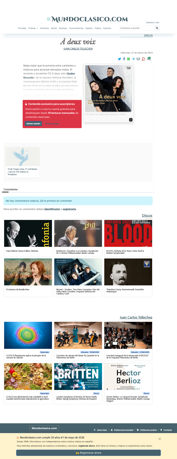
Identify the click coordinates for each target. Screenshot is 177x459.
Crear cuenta (52, 123)
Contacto (167, 430)
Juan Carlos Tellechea (78, 48)
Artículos (44, 28)
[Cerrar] (159, 438)
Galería (89, 28)
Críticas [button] (32, 28)
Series (54, 28)
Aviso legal (102, 430)
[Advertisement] (88, 6)
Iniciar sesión (33, 123)
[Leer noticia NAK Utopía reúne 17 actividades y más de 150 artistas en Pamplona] (23, 156)
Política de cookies (148, 430)
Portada (22, 28)
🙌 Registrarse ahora (88, 452)
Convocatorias (76, 28)
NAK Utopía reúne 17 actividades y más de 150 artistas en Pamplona (22, 172)
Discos (148, 35)
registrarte (69, 209)
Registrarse (150, 22)
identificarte (52, 209)
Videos (97, 28)
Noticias (63, 28)
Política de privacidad (123, 430)
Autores (107, 28)
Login (157, 22)
